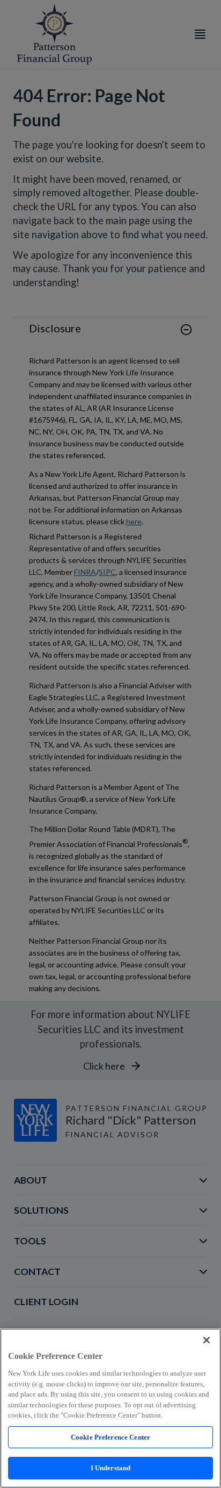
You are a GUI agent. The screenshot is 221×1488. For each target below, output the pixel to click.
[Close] (206, 1340)
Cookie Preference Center (110, 1437)
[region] (110, 1408)
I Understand (111, 1468)
